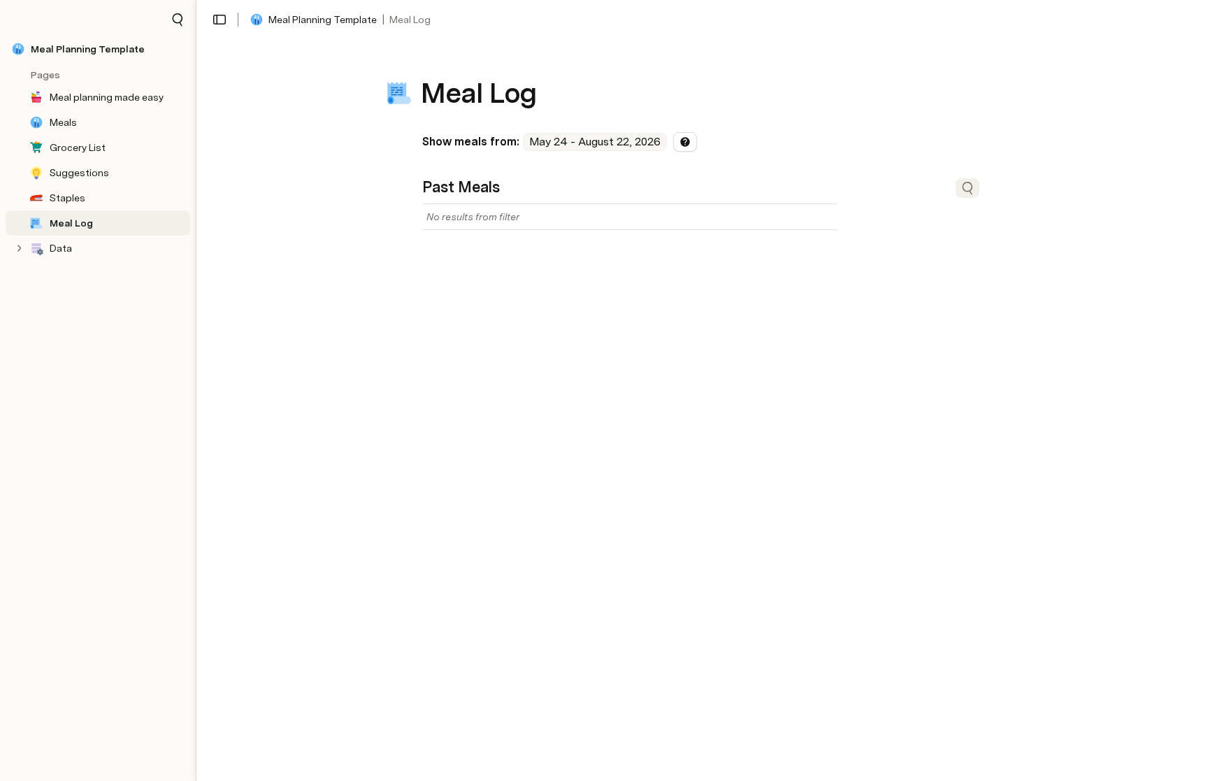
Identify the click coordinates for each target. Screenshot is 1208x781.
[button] (177, 19)
